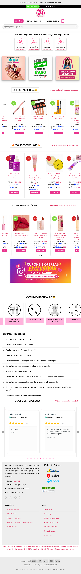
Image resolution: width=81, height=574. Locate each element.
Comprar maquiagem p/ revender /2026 (20, 522)
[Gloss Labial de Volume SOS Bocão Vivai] (62, 223)
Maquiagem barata (67, 549)
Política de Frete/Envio (51, 518)
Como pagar (48, 514)
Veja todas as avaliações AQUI (66, 401)
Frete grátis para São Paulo (50, 546)
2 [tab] (31, 459)
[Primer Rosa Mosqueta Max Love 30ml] (19, 107)
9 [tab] (53, 459)
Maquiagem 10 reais (39, 549)
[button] (19, 21)
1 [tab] (28, 459)
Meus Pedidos (12, 514)
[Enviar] (76, 27)
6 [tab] (44, 459)
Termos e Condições (13, 518)
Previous (3, 432)
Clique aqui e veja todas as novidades (64, 90)
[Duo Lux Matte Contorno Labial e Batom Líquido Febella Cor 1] (39, 107)
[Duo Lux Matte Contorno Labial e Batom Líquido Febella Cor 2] (58, 107)
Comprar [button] (19, 133)
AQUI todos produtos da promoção (65, 145)
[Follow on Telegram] (54, 6)
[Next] (75, 114)
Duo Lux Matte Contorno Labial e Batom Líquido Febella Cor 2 (58, 119)
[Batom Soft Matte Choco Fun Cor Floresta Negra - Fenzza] (23, 223)
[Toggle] (4, 339)
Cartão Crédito (47, 49)
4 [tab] (37, 459)
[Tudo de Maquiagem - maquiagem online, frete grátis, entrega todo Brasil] (40, 13)
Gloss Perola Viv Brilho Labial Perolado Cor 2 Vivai (11, 177)
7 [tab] (47, 459)
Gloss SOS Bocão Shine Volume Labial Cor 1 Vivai (42, 235)
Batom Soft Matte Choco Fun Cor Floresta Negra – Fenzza (23, 236)
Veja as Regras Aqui (33, 49)
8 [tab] (50, 459)
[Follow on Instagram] (46, 6)
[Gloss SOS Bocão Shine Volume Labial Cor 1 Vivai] (43, 223)
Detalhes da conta (13, 509)
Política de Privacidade (51, 522)
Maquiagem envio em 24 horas (14, 546)
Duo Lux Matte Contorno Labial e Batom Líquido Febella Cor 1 (39, 119)
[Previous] (4, 171)
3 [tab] (34, 459)
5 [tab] (40, 459)
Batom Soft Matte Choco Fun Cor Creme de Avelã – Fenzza (32, 177)
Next (78, 432)
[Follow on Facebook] (44, 6)
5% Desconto (61, 49)
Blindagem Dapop (53, 549)
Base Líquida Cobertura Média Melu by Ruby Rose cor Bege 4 (72, 177)
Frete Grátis (48, 535)
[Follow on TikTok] (48, 6)
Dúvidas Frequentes (50, 527)
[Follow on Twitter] (50, 6)
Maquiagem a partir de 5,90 (21, 549)
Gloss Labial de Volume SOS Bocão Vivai (62, 235)
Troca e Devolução (50, 531)
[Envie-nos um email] (18, 497)
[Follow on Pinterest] (52, 6)
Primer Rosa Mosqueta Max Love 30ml (20, 117)
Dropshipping (11, 527)
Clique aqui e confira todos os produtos (63, 205)
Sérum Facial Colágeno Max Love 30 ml (52, 176)
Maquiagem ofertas (33, 546)
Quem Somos (48, 509)
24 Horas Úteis (20, 49)
